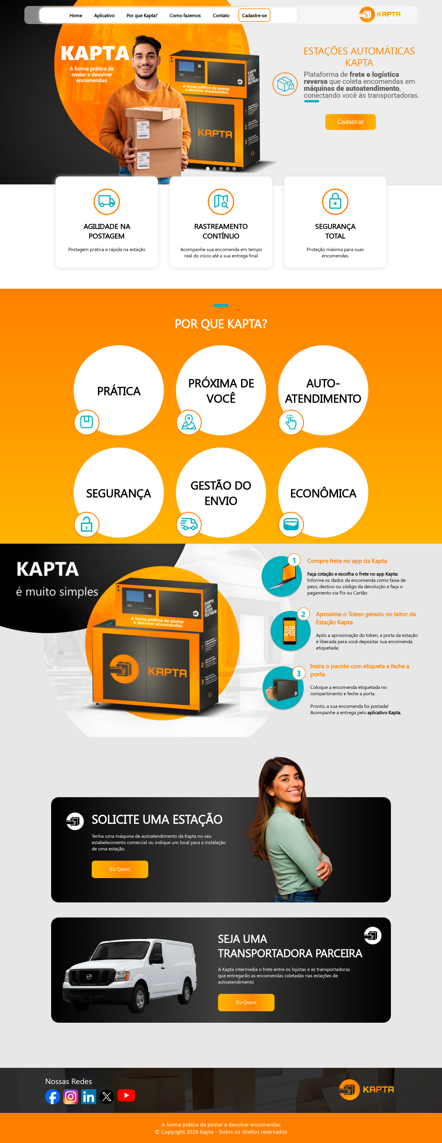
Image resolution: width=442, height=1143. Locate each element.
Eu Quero (120, 869)
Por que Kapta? (142, 15)
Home (75, 15)
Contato (221, 15)
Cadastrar (350, 121)
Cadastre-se (254, 15)
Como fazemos (185, 15)
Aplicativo (104, 15)
